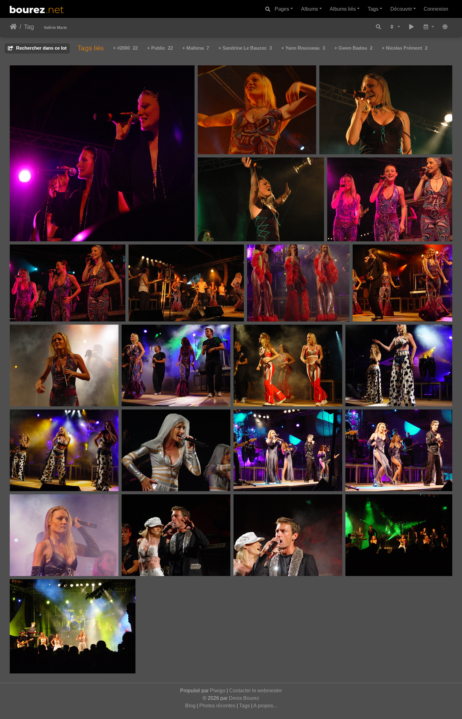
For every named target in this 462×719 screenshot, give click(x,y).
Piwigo (217, 690)
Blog (190, 705)
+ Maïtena (195, 48)
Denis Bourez (244, 698)
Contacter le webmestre (255, 690)
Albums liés (343, 9)
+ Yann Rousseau (303, 48)
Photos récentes (217, 705)
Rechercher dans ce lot (41, 48)
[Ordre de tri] (394, 27)
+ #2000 (125, 48)
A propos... (265, 705)
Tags (373, 9)
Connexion (436, 9)
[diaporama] (411, 27)
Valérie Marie (55, 27)
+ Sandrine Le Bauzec (245, 48)
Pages (282, 9)
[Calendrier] (428, 27)
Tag (29, 26)
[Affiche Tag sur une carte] (445, 27)
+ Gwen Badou (353, 48)
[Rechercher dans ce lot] (378, 27)
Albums (309, 9)
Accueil (13, 26)
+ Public (160, 48)
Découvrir (401, 9)
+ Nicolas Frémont (404, 48)
